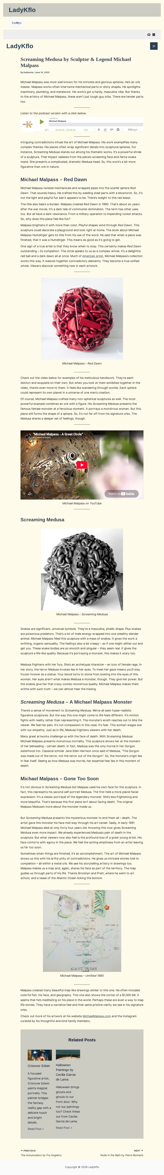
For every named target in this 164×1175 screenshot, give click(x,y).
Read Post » (36, 1129)
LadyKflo (22, 9)
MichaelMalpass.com (97, 1016)
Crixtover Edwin (39, 1066)
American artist (92, 256)
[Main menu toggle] (154, 46)
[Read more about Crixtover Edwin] (40, 1055)
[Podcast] (149, 34)
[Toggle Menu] (16, 22)
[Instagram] (153, 34)
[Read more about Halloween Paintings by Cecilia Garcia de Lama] (68, 1054)
